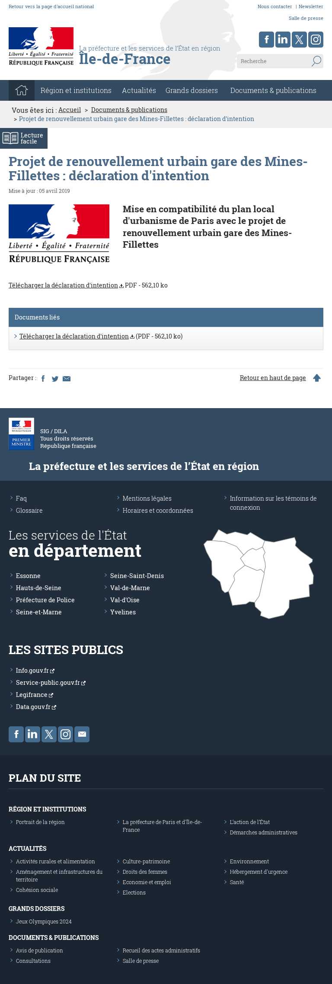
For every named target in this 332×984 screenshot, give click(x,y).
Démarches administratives (263, 832)
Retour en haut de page (273, 378)
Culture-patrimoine (146, 861)
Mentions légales (147, 498)
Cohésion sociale (37, 889)
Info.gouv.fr (33, 670)
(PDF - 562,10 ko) (100, 336)
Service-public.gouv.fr (48, 682)
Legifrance (32, 694)
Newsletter (311, 6)
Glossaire (29, 510)
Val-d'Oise (125, 600)
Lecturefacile (32, 138)
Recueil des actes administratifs (161, 950)
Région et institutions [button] (76, 90)
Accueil (69, 110)
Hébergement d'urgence (258, 871)
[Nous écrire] (81, 734)
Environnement (249, 861)
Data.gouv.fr (34, 707)
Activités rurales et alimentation (55, 861)
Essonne (28, 576)
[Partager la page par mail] (66, 377)
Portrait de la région (40, 821)
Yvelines (123, 612)
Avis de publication (39, 950)
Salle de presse (306, 18)
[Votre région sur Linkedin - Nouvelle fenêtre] (282, 40)
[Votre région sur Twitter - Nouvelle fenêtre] (299, 40)
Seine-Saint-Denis (137, 576)
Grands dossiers (192, 90)
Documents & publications (273, 90)
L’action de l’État (250, 821)
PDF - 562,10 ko (88, 285)
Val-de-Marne (130, 588)
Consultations (33, 960)
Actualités (139, 90)
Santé (237, 882)
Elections (134, 892)
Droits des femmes (145, 871)
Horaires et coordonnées (158, 510)
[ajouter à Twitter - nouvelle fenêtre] (54, 377)
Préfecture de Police (45, 600)
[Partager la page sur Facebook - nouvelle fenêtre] (43, 377)
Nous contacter (275, 6)
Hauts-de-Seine (38, 588)
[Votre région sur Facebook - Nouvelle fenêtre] (266, 40)
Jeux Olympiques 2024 (44, 921)
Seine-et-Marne (39, 612)
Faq (21, 498)
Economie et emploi (147, 882)
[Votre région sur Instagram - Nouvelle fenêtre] (315, 40)
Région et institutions (47, 809)
